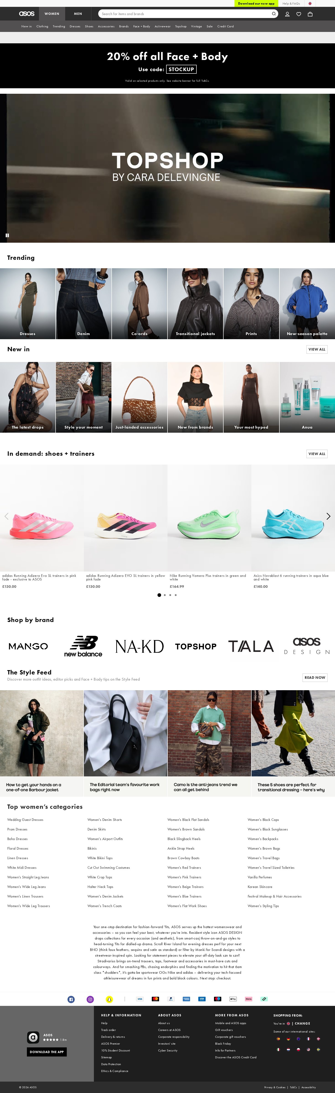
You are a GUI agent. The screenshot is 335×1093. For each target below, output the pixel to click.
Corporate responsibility (174, 1037)
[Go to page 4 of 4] (175, 595)
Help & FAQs (291, 3)
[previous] (6, 516)
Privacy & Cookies (275, 1087)
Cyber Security (168, 1050)
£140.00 (261, 586)
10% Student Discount (115, 1050)
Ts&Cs (293, 1087)
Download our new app (256, 3)
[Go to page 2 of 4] (164, 595)
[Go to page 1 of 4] (159, 595)
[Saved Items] (298, 14)
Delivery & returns (113, 1037)
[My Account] (287, 14)
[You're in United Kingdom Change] (310, 3)
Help (104, 1023)
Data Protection (111, 1064)
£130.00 (9, 586)
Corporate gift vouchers (230, 1037)
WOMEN (52, 14)
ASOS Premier (110, 1043)
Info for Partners (225, 1050)
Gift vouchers (224, 1030)
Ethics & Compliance (115, 1071)
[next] (328, 516)
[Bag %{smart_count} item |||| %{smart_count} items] (310, 14)
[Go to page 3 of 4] (170, 595)
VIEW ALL (317, 453)
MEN (78, 14)
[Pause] (7, 235)
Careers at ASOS (169, 1030)
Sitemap (106, 1057)
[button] (278, 1039)
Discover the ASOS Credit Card (236, 1057)
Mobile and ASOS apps (230, 1023)
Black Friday (223, 1043)
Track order (108, 1030)
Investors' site (167, 1043)
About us (164, 1023)
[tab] (26, 26)
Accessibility (309, 1087)
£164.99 (177, 586)
